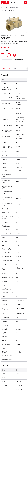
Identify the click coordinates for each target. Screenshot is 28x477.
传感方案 (12, 8)
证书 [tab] (21, 68)
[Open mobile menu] (25, 2)
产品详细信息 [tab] (6, 68)
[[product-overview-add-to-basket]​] (14, 55)
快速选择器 (4, 10)
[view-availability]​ (18, 59)
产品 (7, 8)
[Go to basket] (14, 2)
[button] (18, 2)
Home (2, 8)
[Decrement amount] (2, 55)
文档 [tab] (15, 68)
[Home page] (5, 2)
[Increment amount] (9, 55)
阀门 (17, 8)
